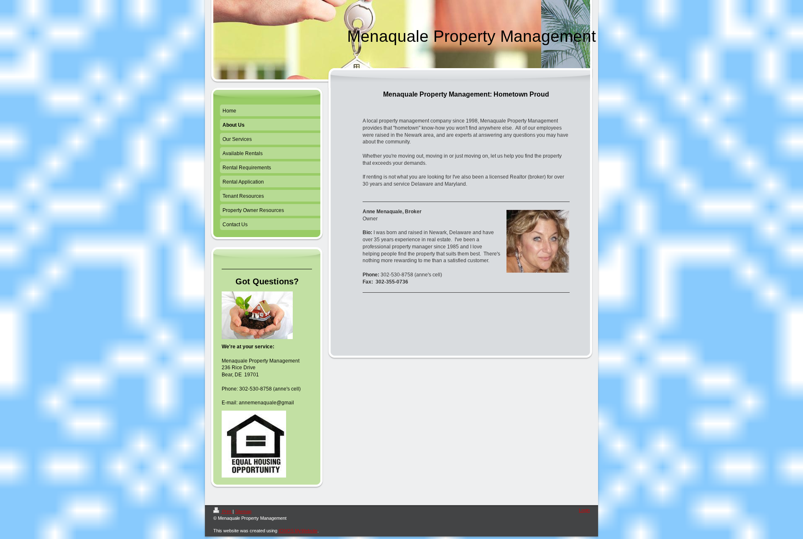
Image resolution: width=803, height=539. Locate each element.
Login (584, 510)
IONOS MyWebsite (298, 530)
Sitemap (243, 511)
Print (227, 511)
